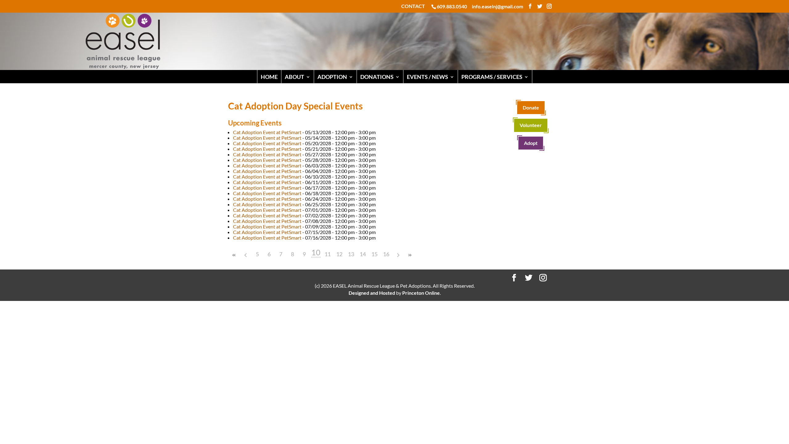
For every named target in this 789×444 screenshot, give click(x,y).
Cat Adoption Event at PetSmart (267, 132)
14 (363, 254)
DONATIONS (377, 77)
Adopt (531, 143)
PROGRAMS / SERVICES (491, 77)
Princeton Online (421, 293)
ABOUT (294, 77)
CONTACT (413, 6)
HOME (269, 77)
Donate (531, 107)
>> (409, 255)
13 (351, 254)
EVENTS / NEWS (427, 77)
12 (339, 254)
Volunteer (531, 125)
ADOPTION (332, 77)
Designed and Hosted (372, 293)
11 (328, 254)
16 (386, 254)
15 (374, 254)
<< (234, 255)
